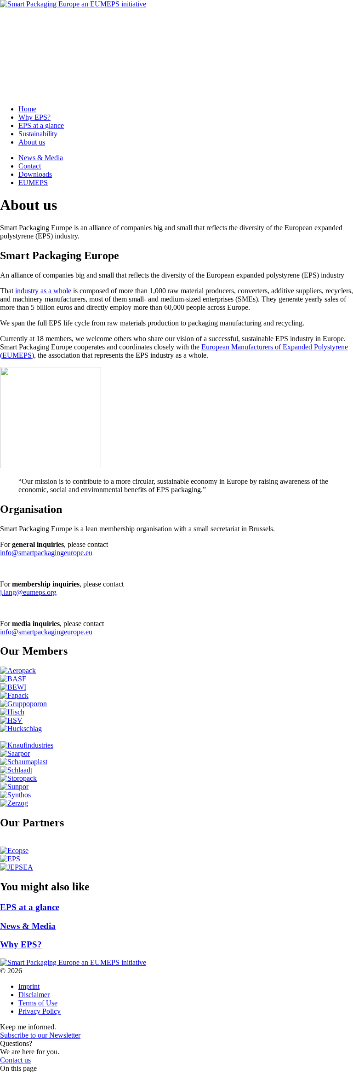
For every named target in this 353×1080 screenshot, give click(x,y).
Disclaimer (34, 995)
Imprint (29, 986)
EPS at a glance (41, 77)
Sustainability (37, 85)
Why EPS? (34, 68)
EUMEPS (33, 44)
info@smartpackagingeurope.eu (46, 553)
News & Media (40, 19)
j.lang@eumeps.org (28, 592)
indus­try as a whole (43, 291)
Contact (29, 28)
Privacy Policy (39, 1011)
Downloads (35, 36)
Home (27, 60)
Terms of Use (37, 1003)
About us (31, 93)
